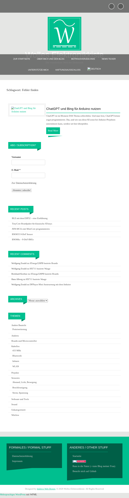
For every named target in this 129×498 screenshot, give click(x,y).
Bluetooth (17, 355)
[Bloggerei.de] (79, 461)
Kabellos (15, 346)
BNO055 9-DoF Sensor (22, 234)
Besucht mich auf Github (84, 471)
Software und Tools (20, 399)
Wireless (15, 415)
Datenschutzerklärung (22, 456)
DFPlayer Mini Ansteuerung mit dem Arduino (50, 284)
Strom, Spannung (20, 393)
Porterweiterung (19, 329)
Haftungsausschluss (67, 70)
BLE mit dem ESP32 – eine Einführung (30, 218)
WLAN (15, 366)
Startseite (77, 456)
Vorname (16, 157)
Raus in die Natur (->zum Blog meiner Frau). (94, 466)
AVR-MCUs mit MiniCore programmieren (31, 229)
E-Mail (16, 170)
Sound (14, 404)
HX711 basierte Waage (40, 268)
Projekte (15, 372)
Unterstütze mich (38, 70)
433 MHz (16, 350)
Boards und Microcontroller (24, 341)
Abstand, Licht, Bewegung (24, 382)
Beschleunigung (19, 387)
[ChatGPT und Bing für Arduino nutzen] (27, 109)
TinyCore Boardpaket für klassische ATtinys (32, 223)
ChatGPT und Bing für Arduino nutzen (73, 109)
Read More (53, 130)
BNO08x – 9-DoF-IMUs (23, 239)
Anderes (15, 335)
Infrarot (15, 361)
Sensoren (15, 378)
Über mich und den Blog (50, 59)
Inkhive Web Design (46, 489)
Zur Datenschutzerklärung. (24, 183)
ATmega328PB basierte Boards (44, 263)
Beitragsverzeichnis (83, 59)
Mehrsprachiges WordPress (13, 494)
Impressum (17, 461)
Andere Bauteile (18, 325)
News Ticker (109, 59)
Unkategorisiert (18, 410)
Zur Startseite (21, 59)
